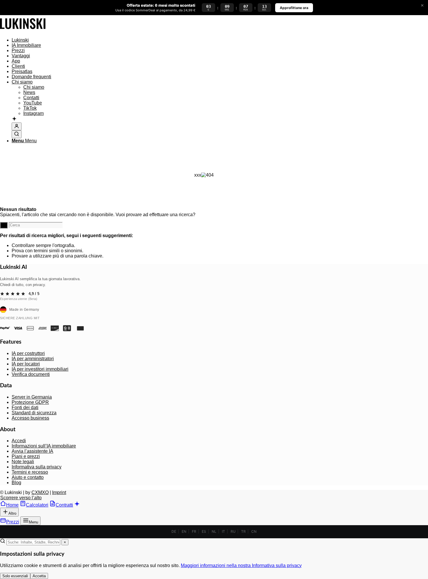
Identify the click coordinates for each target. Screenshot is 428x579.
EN (184, 531)
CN (254, 531)
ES (204, 531)
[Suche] (17, 134)
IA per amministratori (33, 358)
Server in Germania (32, 397)
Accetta (39, 576)
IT (223, 531)
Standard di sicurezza (34, 412)
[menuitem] (210, 40)
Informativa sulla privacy (36, 466)
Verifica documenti (31, 374)
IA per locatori (26, 363)
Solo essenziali (15, 576)
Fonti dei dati (25, 407)
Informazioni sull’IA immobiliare (44, 445)
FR (194, 531)
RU (233, 531)
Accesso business (30, 417)
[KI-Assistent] (14, 119)
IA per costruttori (28, 353)
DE (173, 531)
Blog (16, 482)
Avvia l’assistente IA (32, 451)
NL (214, 531)
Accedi (19, 440)
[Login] (17, 126)
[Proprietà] (22, 30)
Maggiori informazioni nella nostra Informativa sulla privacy (241, 565)
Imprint (59, 492)
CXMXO (40, 492)
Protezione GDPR (30, 402)
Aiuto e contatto (28, 477)
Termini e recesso (30, 472)
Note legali (23, 461)
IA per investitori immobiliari (40, 369)
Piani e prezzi (26, 456)
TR (243, 531)
